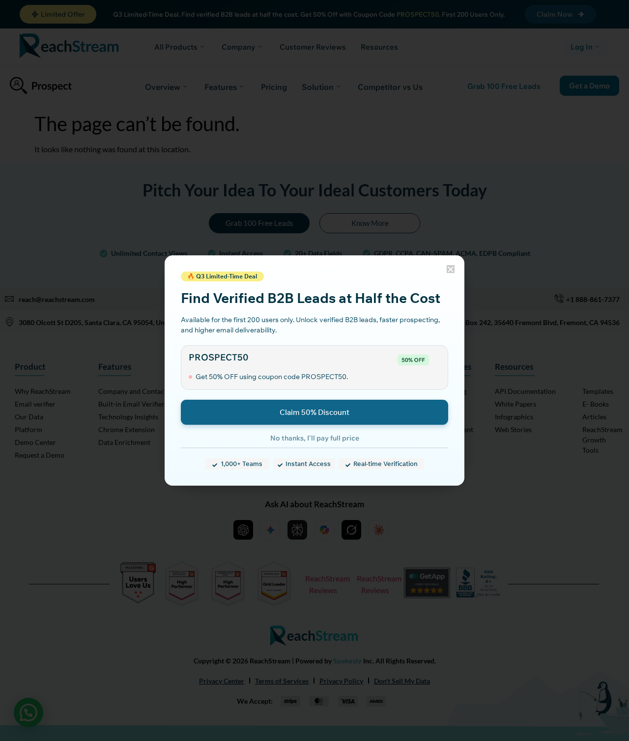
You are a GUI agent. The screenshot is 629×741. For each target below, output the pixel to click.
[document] (314, 370)
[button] (451, 269)
